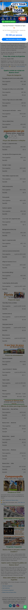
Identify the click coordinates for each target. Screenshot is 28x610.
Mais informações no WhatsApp (14, 39)
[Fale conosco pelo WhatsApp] (25, 607)
